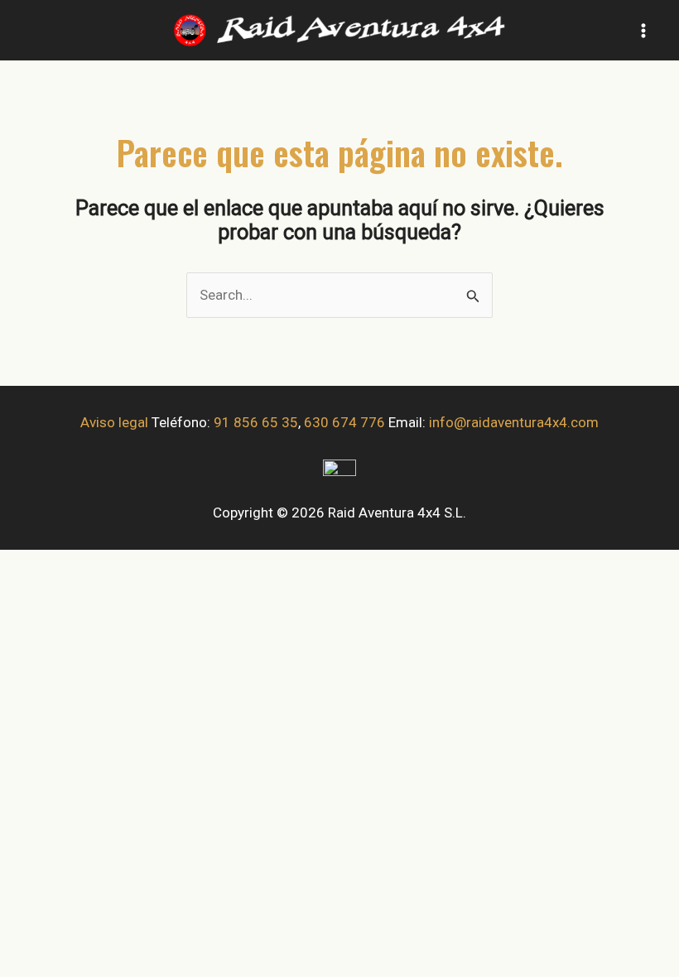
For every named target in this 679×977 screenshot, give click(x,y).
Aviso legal (114, 422)
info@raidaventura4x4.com (514, 422)
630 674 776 (344, 422)
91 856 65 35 (256, 422)
